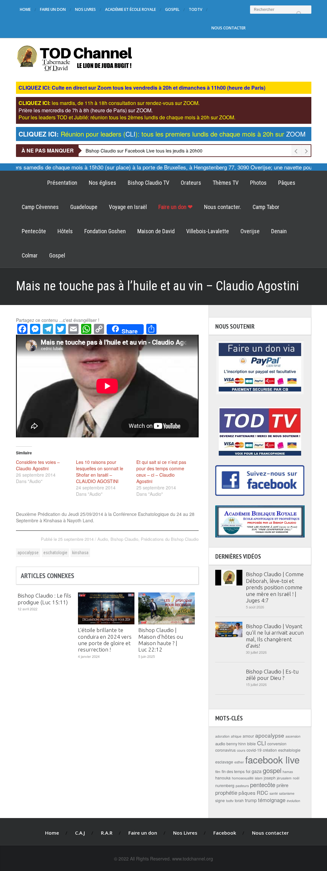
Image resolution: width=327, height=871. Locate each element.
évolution (293, 800)
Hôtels (65, 231)
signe (220, 800)
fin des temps (233, 771)
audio (220, 744)
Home (25, 9)
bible (251, 743)
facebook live (272, 759)
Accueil (29, 183)
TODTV (195, 9)
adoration (222, 736)
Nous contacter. (222, 207)
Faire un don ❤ (175, 207)
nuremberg (224, 785)
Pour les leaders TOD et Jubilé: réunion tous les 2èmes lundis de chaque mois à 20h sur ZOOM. (127, 117)
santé (274, 793)
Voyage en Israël (128, 207)
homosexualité (243, 778)
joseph (270, 777)
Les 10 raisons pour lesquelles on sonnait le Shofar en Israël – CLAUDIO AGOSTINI (99, 471)
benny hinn (236, 743)
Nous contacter (228, 28)
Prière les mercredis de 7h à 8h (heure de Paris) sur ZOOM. (86, 110)
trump (251, 800)
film (217, 771)
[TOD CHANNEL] (74, 57)
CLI (261, 743)
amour (248, 736)
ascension (292, 736)
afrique (236, 736)
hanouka (223, 777)
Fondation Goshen (105, 231)
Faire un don (53, 9)
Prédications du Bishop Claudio (170, 539)
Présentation (62, 182)
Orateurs (191, 182)
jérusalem (284, 778)
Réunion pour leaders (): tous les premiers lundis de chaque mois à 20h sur (162, 133)
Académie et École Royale (130, 9)
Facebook (224, 833)
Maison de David (156, 231)
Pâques (286, 182)
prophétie (226, 792)
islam (258, 778)
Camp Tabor (266, 207)
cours (241, 750)
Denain (279, 231)
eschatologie (55, 552)
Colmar (30, 255)
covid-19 (254, 750)
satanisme (286, 793)
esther (239, 762)
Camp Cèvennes (40, 207)
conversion (276, 743)
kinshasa (80, 552)
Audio (102, 539)
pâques (247, 792)
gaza (257, 771)
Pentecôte (34, 231)
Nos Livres (85, 9)
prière (282, 785)
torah (239, 800)
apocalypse (28, 552)
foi (248, 771)
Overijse (250, 231)
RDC (262, 792)
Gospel (172, 9)
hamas (288, 771)
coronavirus (225, 750)
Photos (258, 182)
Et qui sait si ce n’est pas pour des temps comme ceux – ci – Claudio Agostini (161, 471)
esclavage (224, 761)
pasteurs (242, 785)
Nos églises (102, 182)
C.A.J (80, 833)
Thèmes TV (226, 182)
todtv (229, 800)
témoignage (271, 800)
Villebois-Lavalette (207, 231)
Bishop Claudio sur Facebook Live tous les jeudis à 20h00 (144, 150)
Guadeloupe (83, 207)
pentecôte (262, 784)
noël (296, 778)
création (270, 750)
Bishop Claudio (124, 539)
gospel (272, 770)
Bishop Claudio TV (148, 182)
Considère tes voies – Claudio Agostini (38, 465)
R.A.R (106, 833)
